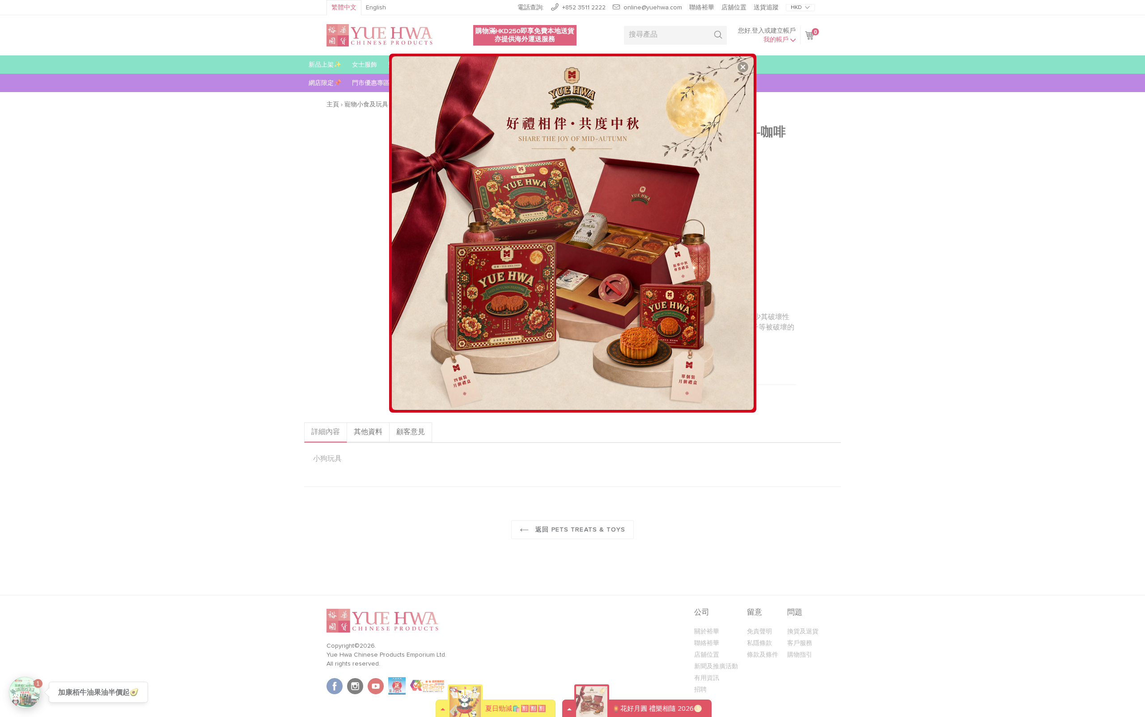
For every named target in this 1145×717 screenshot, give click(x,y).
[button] (743, 67)
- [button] (573, 229)
